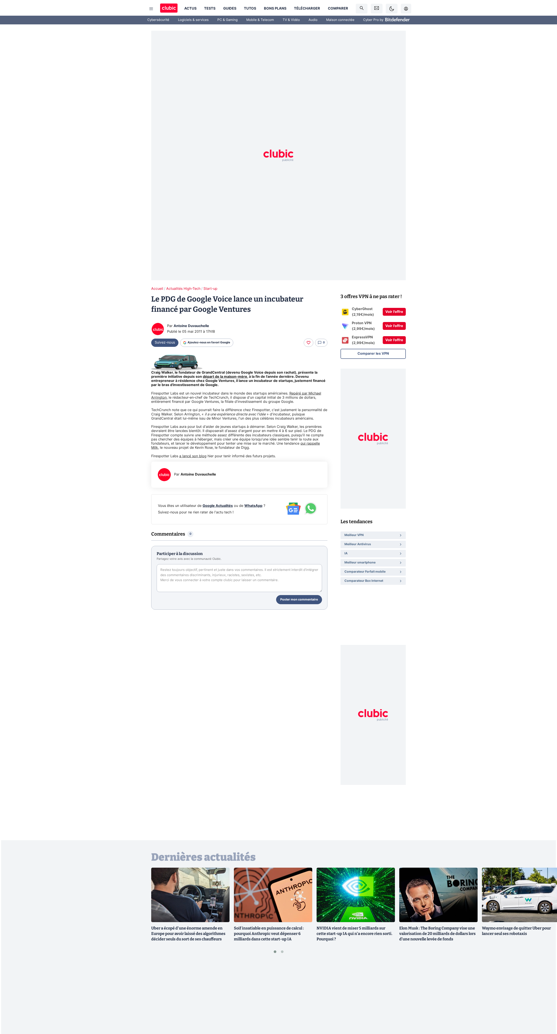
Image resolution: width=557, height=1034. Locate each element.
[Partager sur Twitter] (546, 1011)
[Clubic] (169, 8)
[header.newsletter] (376, 8)
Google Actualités (218, 506)
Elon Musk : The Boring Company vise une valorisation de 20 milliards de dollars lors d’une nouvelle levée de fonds (437, 933)
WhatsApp (253, 506)
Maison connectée (340, 20)
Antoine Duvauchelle (191, 326)
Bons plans (275, 8)
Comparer (338, 8)
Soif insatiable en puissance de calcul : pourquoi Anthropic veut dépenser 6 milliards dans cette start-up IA (269, 933)
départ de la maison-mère (225, 376)
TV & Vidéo (291, 20)
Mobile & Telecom (260, 20)
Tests (209, 8)
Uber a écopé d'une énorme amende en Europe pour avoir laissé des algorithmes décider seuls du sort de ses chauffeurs (188, 933)
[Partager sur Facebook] (546, 996)
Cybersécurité (158, 20)
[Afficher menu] (151, 8)
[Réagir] (308, 343)
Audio (313, 20)
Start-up (210, 288)
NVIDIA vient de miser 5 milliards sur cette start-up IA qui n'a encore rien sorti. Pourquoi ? (354, 933)
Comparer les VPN (373, 353)
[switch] (392, 8)
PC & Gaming (227, 20)
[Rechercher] (361, 8)
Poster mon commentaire (299, 599)
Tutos (250, 8)
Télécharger (307, 8)
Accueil (157, 288)
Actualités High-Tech (183, 288)
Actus (190, 8)
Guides (229, 8)
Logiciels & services (193, 20)
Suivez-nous (165, 342)
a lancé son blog (192, 456)
